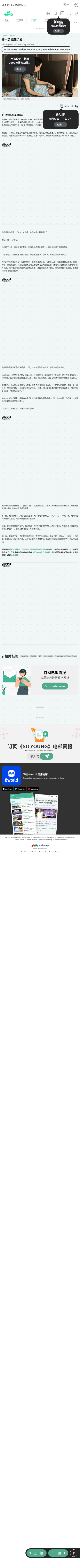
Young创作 (17, 655)
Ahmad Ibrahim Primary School (58, 655)
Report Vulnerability (45, 834)
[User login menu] (77, 13)
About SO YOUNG (38, 831)
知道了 (58, 31)
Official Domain (32, 834)
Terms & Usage (54, 846)
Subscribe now (55, 684)
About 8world (15, 831)
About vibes (26, 831)
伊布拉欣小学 (41, 655)
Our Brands (33, 846)
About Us (24, 846)
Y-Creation (5, 36)
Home (7, 831)
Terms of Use (19, 834)
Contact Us (60, 831)
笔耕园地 (12, 36)
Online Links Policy (61, 834)
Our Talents (50, 831)
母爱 (32, 655)
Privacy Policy (70, 831)
